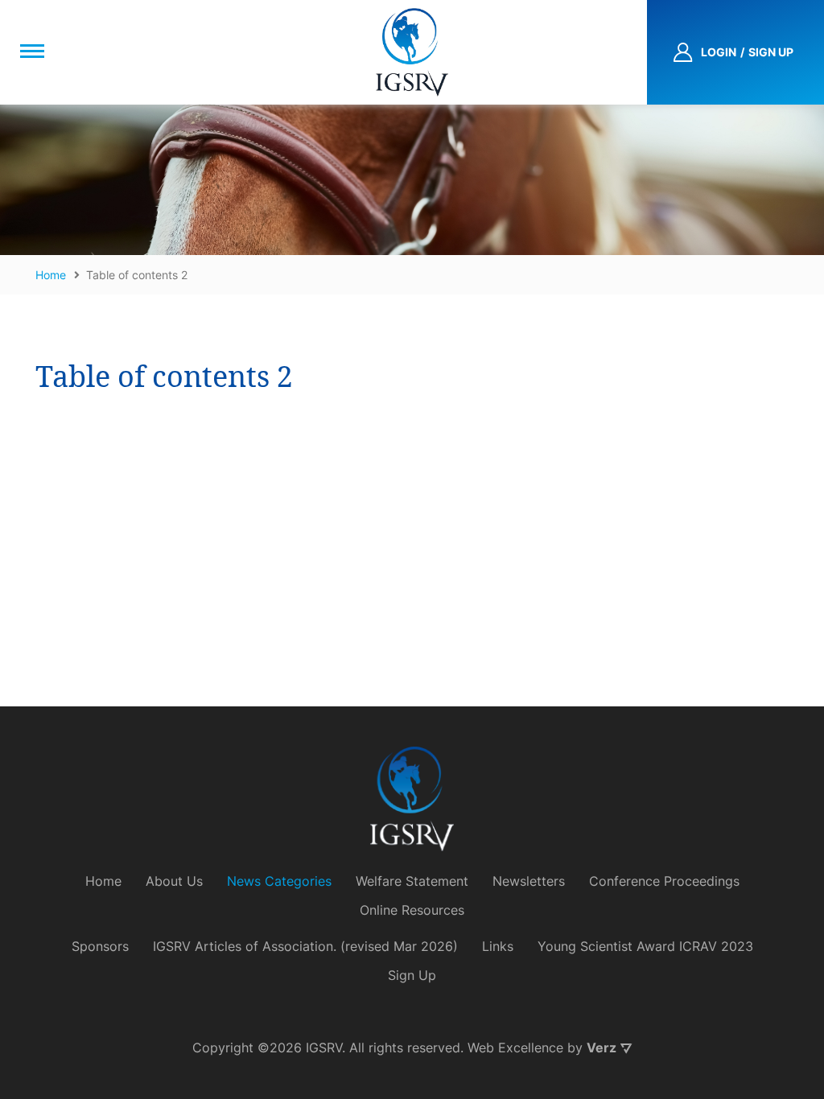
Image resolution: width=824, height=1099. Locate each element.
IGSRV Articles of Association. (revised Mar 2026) (305, 946)
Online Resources (412, 910)
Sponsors (100, 946)
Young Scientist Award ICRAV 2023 (645, 946)
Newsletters (528, 881)
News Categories (279, 881)
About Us (174, 881)
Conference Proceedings (664, 881)
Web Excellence (515, 1047)
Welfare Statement (412, 881)
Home (103, 881)
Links (497, 946)
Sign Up (412, 975)
